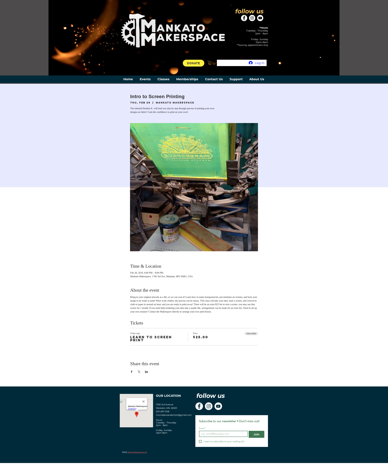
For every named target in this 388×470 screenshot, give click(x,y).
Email (202, 428)
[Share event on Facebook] (131, 372)
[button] (209, 63)
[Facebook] (244, 18)
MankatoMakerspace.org (137, 452)
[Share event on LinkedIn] (146, 372)
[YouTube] (260, 18)
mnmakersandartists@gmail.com (174, 415)
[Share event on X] (139, 372)
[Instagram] (252, 18)
